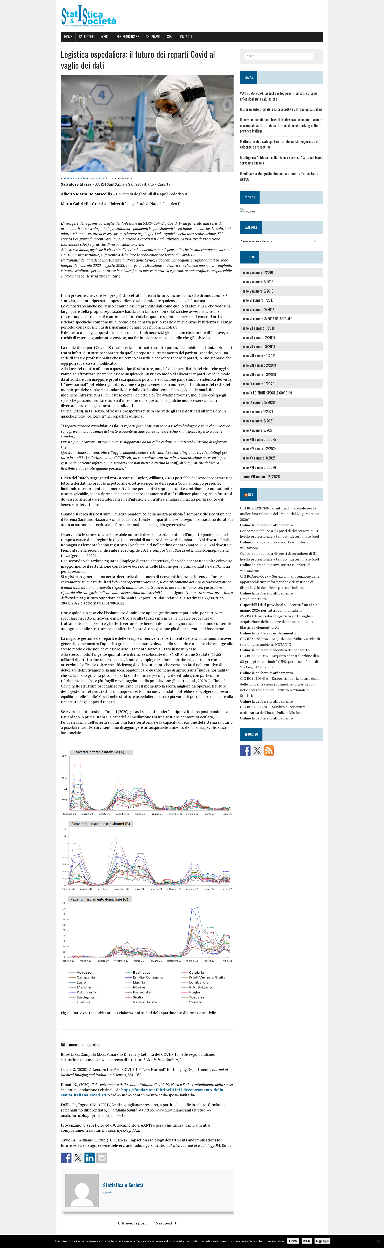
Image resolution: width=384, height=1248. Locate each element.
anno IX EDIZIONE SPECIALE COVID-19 (267, 393)
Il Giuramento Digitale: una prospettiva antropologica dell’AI (281, 109)
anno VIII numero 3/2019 (259, 374)
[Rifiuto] (378, 1241)
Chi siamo (153, 36)
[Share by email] (101, 1158)
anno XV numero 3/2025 (259, 458)
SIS (169, 36)
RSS (250, 494)
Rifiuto (306, 1241)
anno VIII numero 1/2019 (259, 356)
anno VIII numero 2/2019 (259, 365)
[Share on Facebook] (66, 1158)
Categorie (86, 36)
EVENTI (105, 36)
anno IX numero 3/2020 (258, 402)
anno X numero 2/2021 (257, 421)
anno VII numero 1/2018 (258, 328)
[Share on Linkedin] (89, 1158)
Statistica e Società (93, 178)
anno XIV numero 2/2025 (259, 448)
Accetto (293, 1241)
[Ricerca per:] (278, 55)
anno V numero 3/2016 (257, 291)
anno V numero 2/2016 (257, 281)
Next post (164, 1223)
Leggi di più (322, 1241)
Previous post (134, 1223)
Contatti (185, 36)
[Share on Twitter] (78, 1158)
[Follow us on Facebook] (245, 750)
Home (68, 36)
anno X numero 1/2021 (257, 411)
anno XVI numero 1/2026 (259, 467)
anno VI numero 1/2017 (258, 300)
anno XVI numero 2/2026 (261, 476)
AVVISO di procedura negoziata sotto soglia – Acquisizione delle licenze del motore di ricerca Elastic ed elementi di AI (277, 622)
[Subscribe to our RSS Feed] (269, 750)
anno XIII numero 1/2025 (259, 439)
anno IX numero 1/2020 (258, 383)
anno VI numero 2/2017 (258, 309)
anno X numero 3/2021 (257, 430)
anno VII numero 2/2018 (258, 337)
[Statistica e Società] (192, 15)
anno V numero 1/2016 (257, 272)
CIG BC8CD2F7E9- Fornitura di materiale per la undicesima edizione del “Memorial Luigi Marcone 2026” (280, 514)
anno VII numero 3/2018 (258, 346)
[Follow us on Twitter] (257, 750)
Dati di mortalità (253, 598)
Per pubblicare (127, 36)
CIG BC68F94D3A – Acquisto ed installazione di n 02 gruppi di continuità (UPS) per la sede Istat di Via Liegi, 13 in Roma (279, 661)
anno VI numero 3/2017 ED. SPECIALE (267, 318)
